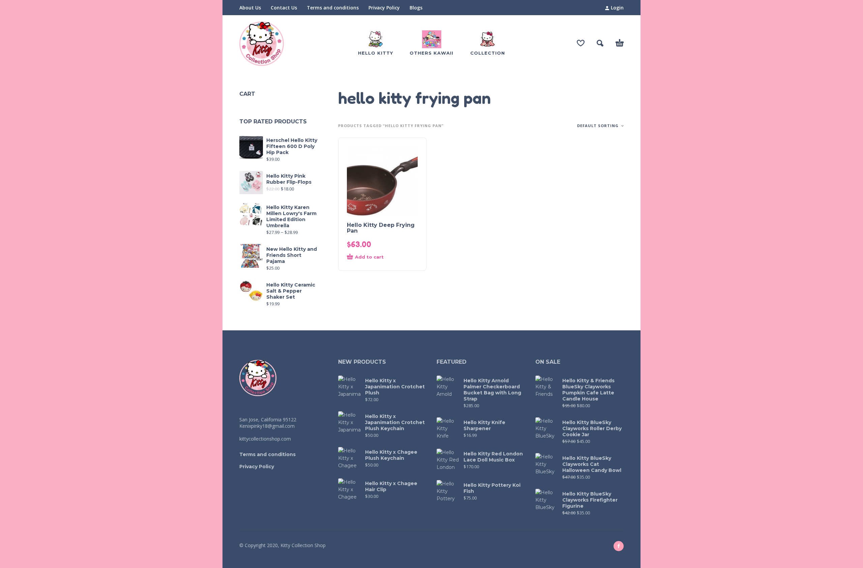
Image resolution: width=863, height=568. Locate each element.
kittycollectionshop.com (265, 439)
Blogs (416, 7)
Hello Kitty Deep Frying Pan (381, 228)
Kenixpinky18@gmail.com (267, 426)
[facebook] (619, 546)
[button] (600, 43)
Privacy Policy (384, 7)
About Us (250, 7)
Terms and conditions (333, 7)
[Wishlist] (581, 43)
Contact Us (284, 7)
